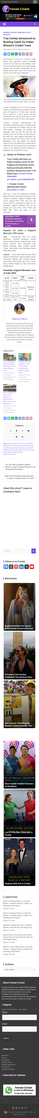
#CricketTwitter (24, 173)
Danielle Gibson (18, 446)
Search (33, 551)
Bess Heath (29, 443)
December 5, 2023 (9, 49)
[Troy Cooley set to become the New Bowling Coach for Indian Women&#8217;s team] (9, 357)
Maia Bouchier (17, 450)
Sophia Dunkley (17, 452)
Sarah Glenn (7, 452)
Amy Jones (20, 443)
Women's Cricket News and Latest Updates (17, 34)
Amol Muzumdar (30, 71)
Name (5, 1012)
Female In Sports (8, 1069)
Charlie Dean (7, 446)
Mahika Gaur (7, 450)
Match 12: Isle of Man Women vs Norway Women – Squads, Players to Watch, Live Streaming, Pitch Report (17, 949)
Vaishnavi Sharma (23, 49)
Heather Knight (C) (18, 448)
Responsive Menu (35, 2)
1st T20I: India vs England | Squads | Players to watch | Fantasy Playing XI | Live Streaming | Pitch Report (20, 467)
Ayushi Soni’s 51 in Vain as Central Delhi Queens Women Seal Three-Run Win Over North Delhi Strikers (18, 937)
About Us (5, 1055)
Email (5, 1024)
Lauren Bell (29, 448)
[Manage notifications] (5, 1112)
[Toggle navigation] (4, 24)
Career (4, 1058)
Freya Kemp (7, 448)
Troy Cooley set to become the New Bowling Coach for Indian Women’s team (9, 366)
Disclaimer (6, 1060)
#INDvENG (12, 176)
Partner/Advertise (8, 1065)
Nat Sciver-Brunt (28, 450)
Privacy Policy (7, 1062)
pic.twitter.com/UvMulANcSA (20, 179)
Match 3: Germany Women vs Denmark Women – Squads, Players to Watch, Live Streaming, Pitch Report (17, 915)
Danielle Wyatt (28, 446)
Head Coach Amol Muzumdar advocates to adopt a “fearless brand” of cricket (19, 477)
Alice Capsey (11, 443)
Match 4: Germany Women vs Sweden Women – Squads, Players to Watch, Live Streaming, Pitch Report (17, 903)
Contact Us (6, 1067)
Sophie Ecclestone (9, 454)
